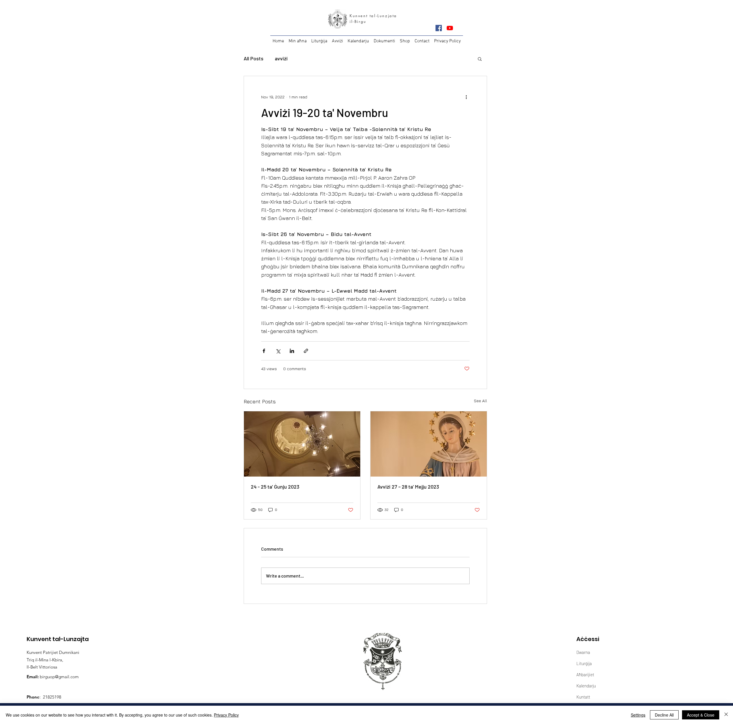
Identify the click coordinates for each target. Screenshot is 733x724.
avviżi (281, 58)
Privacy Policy (226, 715)
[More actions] (466, 96)
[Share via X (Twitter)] (278, 351)
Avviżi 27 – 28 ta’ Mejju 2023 (408, 486)
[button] (479, 58)
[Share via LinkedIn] (292, 351)
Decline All (664, 715)
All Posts (253, 58)
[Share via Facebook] (264, 351)
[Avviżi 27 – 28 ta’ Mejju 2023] (429, 444)
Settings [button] (638, 715)
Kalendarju (586, 685)
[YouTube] (450, 28)
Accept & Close (700, 715)
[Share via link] (306, 351)
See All (480, 400)
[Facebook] (439, 28)
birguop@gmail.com (59, 676)
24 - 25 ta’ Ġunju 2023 (275, 486)
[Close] (726, 714)
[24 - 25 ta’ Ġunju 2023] (302, 444)
